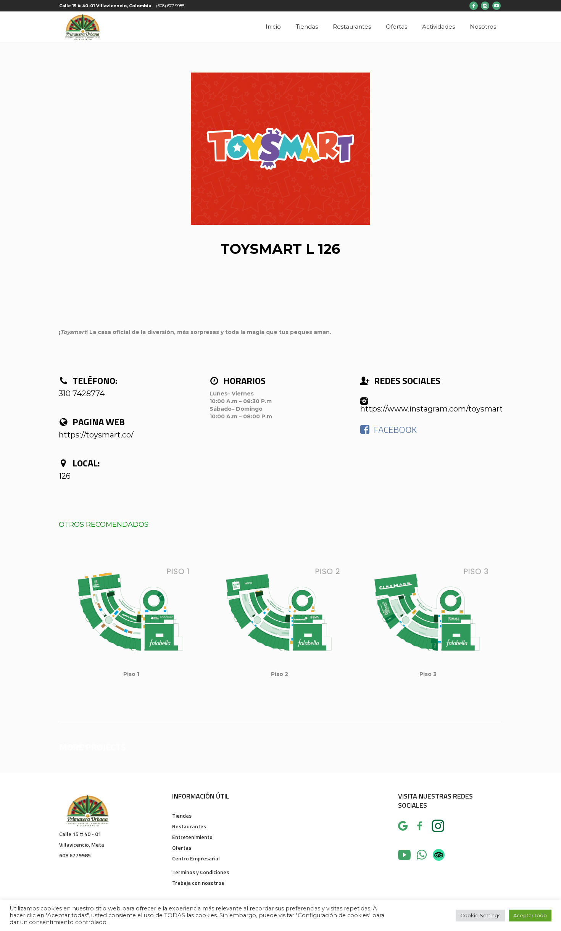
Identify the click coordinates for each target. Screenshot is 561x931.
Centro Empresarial (196, 858)
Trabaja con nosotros (198, 883)
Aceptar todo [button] (530, 915)
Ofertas (181, 848)
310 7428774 (82, 393)
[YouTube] (496, 6)
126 (65, 476)
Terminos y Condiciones (200, 872)
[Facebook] (473, 6)
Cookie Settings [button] (480, 915)
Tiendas (182, 816)
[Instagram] (485, 6)
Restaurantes (189, 826)
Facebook (395, 429)
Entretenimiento (192, 837)
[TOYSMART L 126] (280, 149)
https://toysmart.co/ (96, 434)
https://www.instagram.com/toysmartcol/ (438, 408)
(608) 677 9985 (170, 5)
